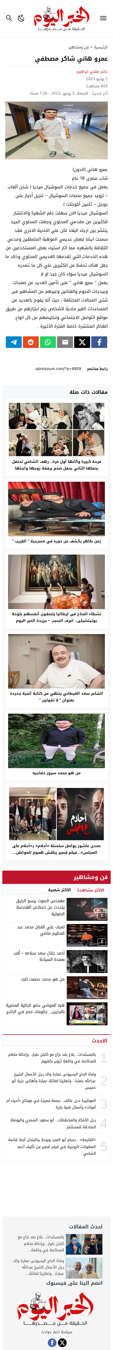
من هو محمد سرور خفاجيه (56, 773)
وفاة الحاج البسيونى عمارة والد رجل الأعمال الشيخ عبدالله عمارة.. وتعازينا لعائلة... (38, 1267)
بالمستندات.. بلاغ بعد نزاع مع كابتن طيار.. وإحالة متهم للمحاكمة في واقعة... (41, 1243)
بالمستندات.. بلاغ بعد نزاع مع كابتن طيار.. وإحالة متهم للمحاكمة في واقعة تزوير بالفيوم (52, 1058)
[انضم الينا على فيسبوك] (52, 1342)
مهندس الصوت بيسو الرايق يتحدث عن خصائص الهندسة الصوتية (40, 907)
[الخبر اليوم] (56, 1309)
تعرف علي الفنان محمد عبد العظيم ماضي (41, 930)
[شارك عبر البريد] (65, 342)
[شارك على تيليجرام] (13, 342)
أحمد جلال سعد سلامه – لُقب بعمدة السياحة (39, 956)
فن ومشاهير (78, 47)
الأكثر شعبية (59, 890)
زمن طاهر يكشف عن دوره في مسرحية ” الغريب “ (56, 541)
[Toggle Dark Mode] (21, 19)
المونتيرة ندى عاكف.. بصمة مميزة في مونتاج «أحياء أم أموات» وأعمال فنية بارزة (51, 1104)
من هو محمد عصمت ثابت (43, 979)
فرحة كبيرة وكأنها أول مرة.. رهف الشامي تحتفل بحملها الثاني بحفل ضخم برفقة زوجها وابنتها (56, 465)
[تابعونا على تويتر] (62, 1342)
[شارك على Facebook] (99, 342)
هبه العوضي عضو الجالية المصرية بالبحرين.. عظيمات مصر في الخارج (35, 1008)
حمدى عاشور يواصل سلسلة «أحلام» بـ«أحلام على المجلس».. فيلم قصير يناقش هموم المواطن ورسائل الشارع (56, 852)
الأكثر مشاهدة (90, 890)
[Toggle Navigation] (104, 19)
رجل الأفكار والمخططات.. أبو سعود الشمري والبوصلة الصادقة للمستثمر (53, 1123)
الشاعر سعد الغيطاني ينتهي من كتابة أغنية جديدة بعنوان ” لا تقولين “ (56, 697)
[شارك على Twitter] (82, 342)
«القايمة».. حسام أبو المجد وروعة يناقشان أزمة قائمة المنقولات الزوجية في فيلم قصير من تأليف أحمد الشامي (52, 1146)
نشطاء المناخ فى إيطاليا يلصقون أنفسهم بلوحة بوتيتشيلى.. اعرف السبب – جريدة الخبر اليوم (56, 617)
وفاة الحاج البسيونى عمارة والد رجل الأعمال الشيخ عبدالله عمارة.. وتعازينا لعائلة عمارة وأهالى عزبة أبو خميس (54, 1081)
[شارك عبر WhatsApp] (47, 342)
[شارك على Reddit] (30, 342)
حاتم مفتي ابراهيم (92, 71)
